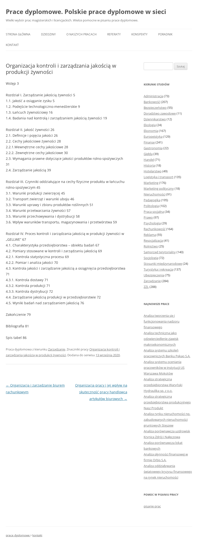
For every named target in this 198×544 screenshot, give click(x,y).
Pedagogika (152, 200)
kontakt (37, 535)
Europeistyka (153, 136)
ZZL (146, 287)
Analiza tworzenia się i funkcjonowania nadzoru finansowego (161, 321)
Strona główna (18, 34)
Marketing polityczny (159, 188)
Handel (149, 159)
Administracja (153, 96)
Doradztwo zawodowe (160, 113)
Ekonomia (151, 131)
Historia (149, 165)
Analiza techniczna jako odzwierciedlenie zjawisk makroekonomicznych (161, 339)
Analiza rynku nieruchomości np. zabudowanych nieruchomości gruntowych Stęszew (167, 419)
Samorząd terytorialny (160, 252)
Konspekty (139, 34)
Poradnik (165, 34)
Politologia (151, 206)
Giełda (148, 154)
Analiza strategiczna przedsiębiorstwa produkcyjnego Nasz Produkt (167, 402)
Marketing (151, 183)
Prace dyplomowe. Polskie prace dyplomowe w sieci (86, 11)
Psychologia (152, 223)
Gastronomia (153, 148)
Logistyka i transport (158, 177)
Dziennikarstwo (155, 119)
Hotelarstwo (153, 171)
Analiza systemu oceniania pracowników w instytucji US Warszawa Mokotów (164, 368)
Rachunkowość (154, 229)
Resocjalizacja (153, 240)
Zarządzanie (56, 349)
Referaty (114, 34)
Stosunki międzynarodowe (163, 263)
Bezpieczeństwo (155, 107)
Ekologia (150, 125)
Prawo (148, 217)
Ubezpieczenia (154, 275)
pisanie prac (152, 506)
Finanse (149, 142)
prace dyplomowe (18, 535)
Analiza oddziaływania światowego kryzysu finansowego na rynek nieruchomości (168, 471)
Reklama (150, 235)
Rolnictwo (151, 246)
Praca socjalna (154, 211)
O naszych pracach (81, 34)
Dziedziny (48, 34)
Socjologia (151, 258)
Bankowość (152, 102)
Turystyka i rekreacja (158, 269)
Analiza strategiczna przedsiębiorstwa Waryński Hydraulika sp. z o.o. (163, 385)
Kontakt (12, 45)
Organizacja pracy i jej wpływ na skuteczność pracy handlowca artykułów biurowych (101, 392)
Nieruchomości (154, 194)
